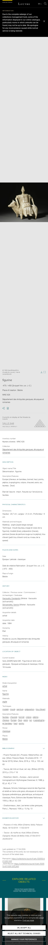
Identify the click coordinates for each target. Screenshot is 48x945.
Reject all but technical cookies (24, 933)
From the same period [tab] (24, 889)
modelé (5, 709)
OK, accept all (24, 928)
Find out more (28, 920)
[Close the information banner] (44, 21)
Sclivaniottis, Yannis (10, 605)
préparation (29, 709)
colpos (28, 717)
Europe (13, 720)
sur (30, 720)
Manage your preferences (24, 939)
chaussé (13, 717)
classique (6, 731)
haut (15, 723)
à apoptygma (38, 720)
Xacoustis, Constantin (11, 598)
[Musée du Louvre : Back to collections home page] (24, 4)
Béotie (5, 739)
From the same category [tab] (24, 891)
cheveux (5, 720)
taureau (5, 717)
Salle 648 (8, 423)
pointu (21, 723)
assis (26, 720)
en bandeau (7, 723)
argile (4, 702)
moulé (12, 709)
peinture (20, 709)
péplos (35, 717)
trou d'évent (40, 709)
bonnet (21, 717)
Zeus (20, 720)
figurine (5, 694)
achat (4, 686)
